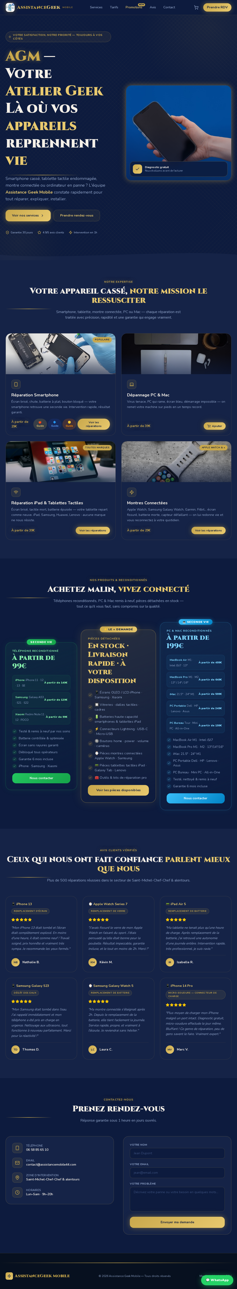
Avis (153, 7)
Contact (169, 7)
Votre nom (138, 1145)
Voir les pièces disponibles (118, 790)
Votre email (139, 1164)
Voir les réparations (94, 424)
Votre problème (143, 1184)
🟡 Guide (69, 424)
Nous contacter (41, 778)
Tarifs (114, 7)
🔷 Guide (54, 424)
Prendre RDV (217, 7)
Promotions (134, 7)
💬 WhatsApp (217, 1280)
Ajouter (217, 426)
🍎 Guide (40, 424)
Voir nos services (25, 215)
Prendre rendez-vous (76, 215)
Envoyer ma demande (177, 1222)
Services (96, 7)
